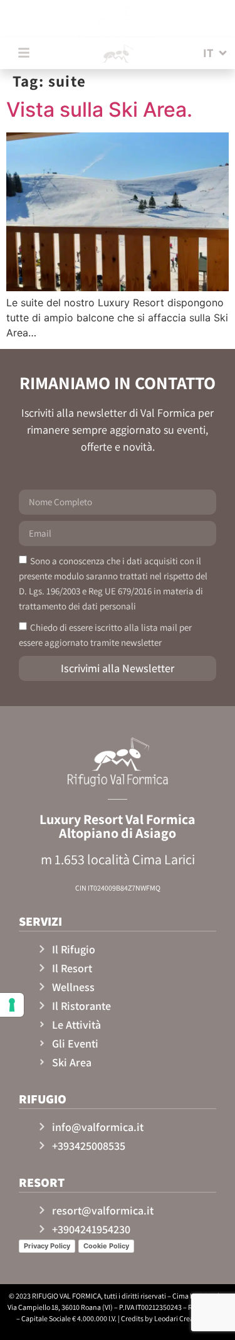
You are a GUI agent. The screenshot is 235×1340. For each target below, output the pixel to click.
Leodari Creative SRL (186, 1318)
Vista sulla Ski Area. (99, 109)
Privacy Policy (47, 1245)
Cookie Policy (106, 1245)
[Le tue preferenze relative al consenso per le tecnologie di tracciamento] (12, 1005)
